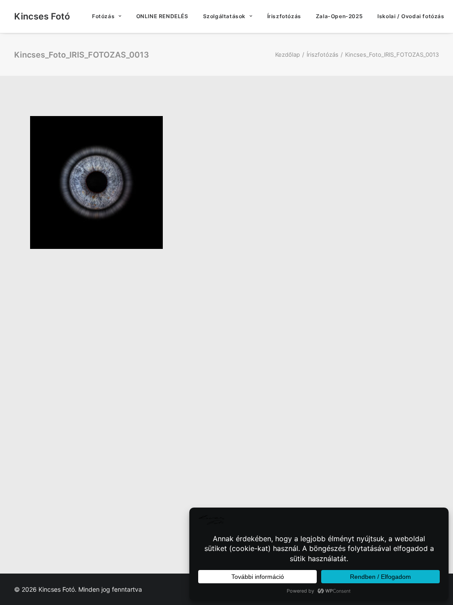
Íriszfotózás (284, 16)
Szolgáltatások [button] (224, 16)
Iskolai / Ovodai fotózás (410, 16)
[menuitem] (107, 16)
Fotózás (103, 16)
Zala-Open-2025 (339, 16)
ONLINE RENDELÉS (162, 16)
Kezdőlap (287, 54)
